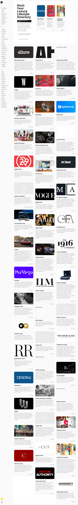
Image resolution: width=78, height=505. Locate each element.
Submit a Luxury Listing (24, 34)
